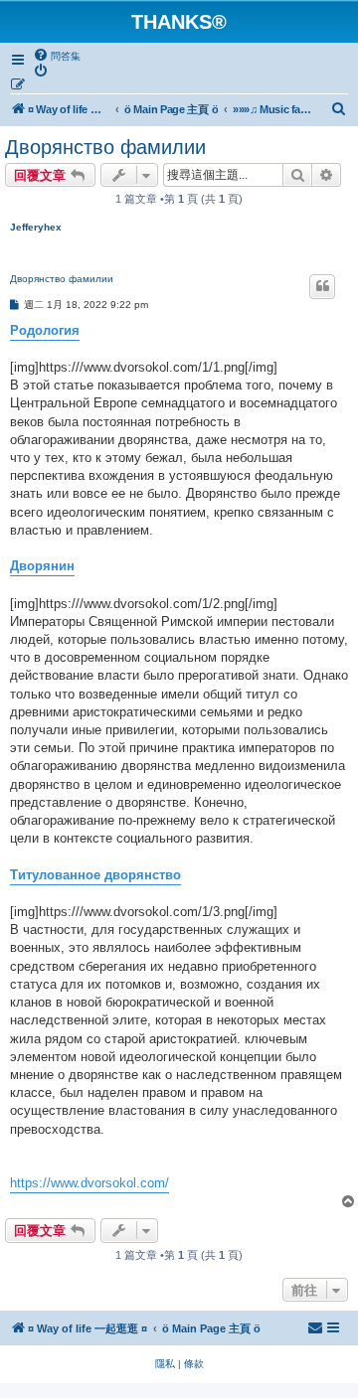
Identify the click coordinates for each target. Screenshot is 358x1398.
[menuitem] (57, 56)
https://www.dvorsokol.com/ (89, 1182)
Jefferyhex (36, 227)
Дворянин (42, 565)
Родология (45, 330)
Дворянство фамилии (105, 147)
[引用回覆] (322, 286)
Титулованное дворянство (95, 874)
